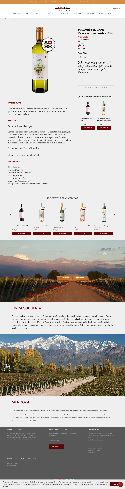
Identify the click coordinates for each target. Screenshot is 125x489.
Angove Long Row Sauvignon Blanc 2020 (102, 227)
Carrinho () (115, 9)
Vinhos (28, 13)
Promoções (17, 13)
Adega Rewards (105, 13)
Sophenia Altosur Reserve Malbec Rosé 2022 (83, 227)
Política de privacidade (94, 450)
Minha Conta (103, 8)
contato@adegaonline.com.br (95, 440)
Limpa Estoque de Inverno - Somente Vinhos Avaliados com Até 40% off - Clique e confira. (62, 2)
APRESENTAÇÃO (14, 103)
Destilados (64, 13)
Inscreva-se (56, 446)
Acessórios (40, 13)
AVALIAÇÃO (12, 121)
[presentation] (79, 112)
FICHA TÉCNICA (14, 161)
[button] (8, 486)
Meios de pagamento (93, 452)
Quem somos (91, 444)
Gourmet (52, 13)
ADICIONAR (88, 128)
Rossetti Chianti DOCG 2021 (87, 119)
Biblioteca (77, 13)
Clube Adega (90, 13)
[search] (63, 19)
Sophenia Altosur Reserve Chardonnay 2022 (60, 227)
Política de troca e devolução (95, 448)
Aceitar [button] (116, 484)
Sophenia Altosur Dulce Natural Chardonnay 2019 (104, 119)
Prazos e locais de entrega (94, 446)
